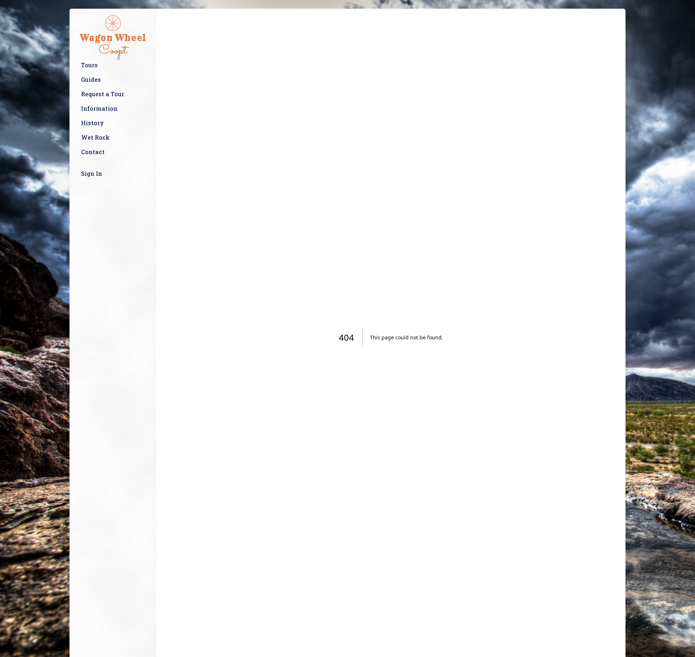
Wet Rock (95, 137)
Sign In (91, 173)
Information (99, 108)
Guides (91, 79)
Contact (93, 152)
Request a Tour (102, 94)
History (92, 123)
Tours (89, 65)
